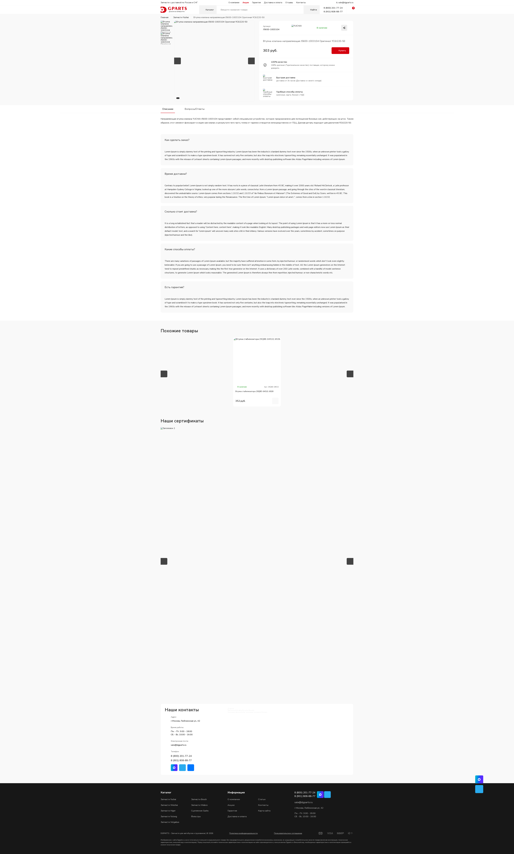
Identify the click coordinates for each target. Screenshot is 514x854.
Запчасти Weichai (169, 805)
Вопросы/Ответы (195, 109)
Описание (167, 109)
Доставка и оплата (273, 2)
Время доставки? (176, 174)
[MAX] (479, 779)
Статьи (261, 799)
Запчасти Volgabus (170, 822)
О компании (233, 2)
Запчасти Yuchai (168, 799)
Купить (342, 50)
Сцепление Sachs (200, 810)
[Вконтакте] (190, 767)
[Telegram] (182, 767)
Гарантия (256, 2)
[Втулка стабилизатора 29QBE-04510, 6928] (257, 361)
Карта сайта (264, 810)
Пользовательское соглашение (288, 833)
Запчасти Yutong (169, 816)
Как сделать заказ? (177, 140)
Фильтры (196, 816)
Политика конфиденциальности (243, 833)
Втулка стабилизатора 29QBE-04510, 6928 (254, 391)
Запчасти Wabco (199, 805)
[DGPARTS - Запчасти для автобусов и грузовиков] (180, 10)
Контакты (301, 2)
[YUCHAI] (297, 28)
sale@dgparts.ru (345, 3)
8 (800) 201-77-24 (333, 7)
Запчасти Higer (168, 810)
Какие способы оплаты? (180, 249)
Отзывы (289, 2)
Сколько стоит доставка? (181, 211)
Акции (246, 2)
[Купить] (275, 401)
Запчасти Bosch (199, 799)
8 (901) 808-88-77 (333, 11)
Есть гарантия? (174, 287)
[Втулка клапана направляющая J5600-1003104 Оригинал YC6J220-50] (214, 61)
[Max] (174, 767)
